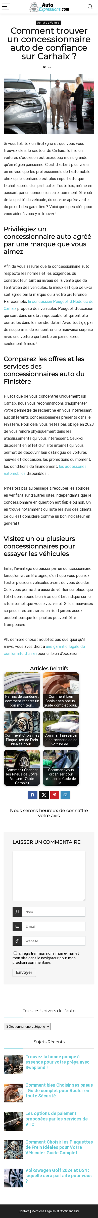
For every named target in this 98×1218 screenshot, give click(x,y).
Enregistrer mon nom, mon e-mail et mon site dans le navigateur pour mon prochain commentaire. (46, 958)
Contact (24, 1211)
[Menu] (6, 7)
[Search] (90, 7)
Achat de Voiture (48, 22)
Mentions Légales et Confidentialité (55, 1211)
